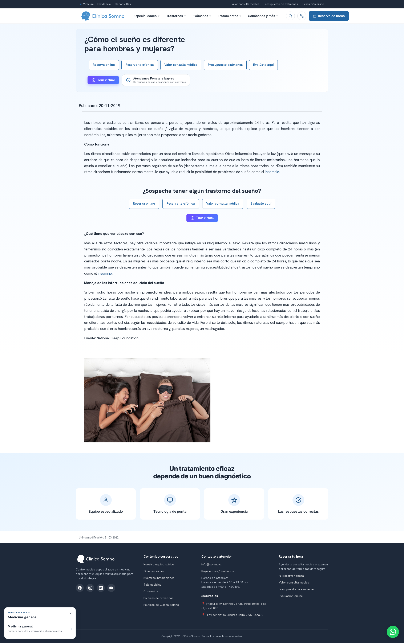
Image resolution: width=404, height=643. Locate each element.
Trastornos (174, 16)
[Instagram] (90, 588)
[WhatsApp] (393, 632)
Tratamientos (228, 16)
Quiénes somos (154, 571)
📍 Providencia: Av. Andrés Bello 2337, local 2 (232, 615)
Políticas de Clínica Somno (161, 605)
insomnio (272, 171)
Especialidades (145, 16)
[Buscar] (290, 16)
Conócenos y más (261, 16)
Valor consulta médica (245, 4)
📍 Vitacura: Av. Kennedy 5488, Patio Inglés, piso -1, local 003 (234, 606)
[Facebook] (80, 588)
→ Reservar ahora (291, 576)
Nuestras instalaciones (159, 578)
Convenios (151, 591)
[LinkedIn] (101, 588)
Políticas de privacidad (159, 598)
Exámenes (200, 16)
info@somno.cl (211, 564)
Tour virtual (106, 80)
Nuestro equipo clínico (159, 564)
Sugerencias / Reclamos (217, 571)
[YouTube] (111, 588)
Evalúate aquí (263, 65)
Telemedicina (152, 584)
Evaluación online (313, 4)
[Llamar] (301, 16)
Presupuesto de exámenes (281, 4)
